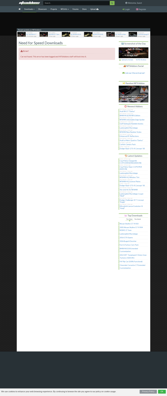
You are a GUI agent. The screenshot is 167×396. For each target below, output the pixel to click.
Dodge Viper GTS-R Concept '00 (132, 148)
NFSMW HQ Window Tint (129, 177)
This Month (137, 219)
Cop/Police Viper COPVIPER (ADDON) (131, 168)
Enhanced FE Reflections (129, 136)
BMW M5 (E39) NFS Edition (130, 115)
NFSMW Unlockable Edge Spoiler (132, 120)
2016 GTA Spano (126, 237)
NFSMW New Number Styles (130, 132)
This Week (129, 219)
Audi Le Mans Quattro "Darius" (131, 140)
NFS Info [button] (64, 9)
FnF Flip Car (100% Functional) (131, 261)
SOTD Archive (141, 60)
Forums (75, 9)
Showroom (42, 9)
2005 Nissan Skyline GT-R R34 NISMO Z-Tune (131, 228)
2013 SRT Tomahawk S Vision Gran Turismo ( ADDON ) (133, 256)
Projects (54, 9)
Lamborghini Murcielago (129, 128)
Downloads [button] (28, 9)
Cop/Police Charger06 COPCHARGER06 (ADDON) (130, 162)
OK (162, 391)
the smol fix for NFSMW (129, 190)
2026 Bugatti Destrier (128, 241)
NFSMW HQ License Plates (130, 181)
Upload (93, 9)
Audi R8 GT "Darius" (127, 111)
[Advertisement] (133, 311)
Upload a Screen (127, 60)
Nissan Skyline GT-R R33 (129, 224)
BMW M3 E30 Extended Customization (129, 249)
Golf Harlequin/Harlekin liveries (131, 124)
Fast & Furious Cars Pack (129, 245)
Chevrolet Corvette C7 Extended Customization (132, 266)
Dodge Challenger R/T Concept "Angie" (132, 201)
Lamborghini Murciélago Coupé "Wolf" (131, 195)
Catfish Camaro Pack (128, 144)
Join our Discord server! (135, 73)
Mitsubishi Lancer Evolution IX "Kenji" (131, 207)
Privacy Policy (148, 391)
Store (84, 9)
